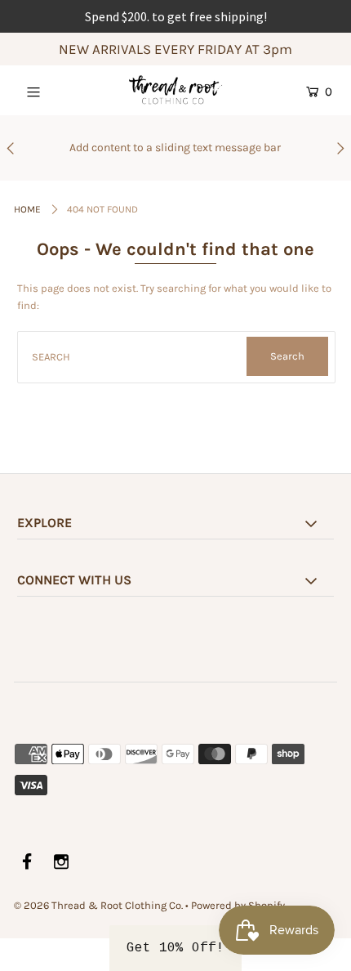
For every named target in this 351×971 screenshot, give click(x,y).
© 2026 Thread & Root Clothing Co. (98, 905)
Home (27, 209)
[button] (175, 948)
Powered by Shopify (238, 905)
